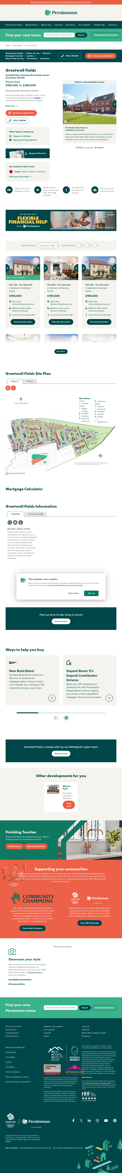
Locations (59, 24)
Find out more (15, 846)
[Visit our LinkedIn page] (89, 1120)
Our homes (70, 24)
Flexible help (99, 24)
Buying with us (31, 24)
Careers (47, 1036)
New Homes (17, 45)
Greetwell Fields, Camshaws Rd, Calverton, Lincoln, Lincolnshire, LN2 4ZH (28, 76)
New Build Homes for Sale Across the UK (35, 1148)
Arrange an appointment (102, 55)
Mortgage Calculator (14, 55)
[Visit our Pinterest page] (114, 1120)
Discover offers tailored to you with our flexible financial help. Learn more (61, 2)
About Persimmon (12, 1036)
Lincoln (88, 1148)
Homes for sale (33, 53)
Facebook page (34, 972)
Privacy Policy (11, 1052)
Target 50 (85, 1029)
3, (90, 245)
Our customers (85, 24)
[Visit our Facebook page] (73, 1120)
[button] (67, 104)
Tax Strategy (10, 1067)
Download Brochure (35, 846)
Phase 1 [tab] (30, 381)
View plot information (23, 321)
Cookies (9, 1062)
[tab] (10, 522)
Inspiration (44, 58)
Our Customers (49, 1029)
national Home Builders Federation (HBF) (97, 1083)
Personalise (32, 58)
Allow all (91, 593)
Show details (73, 593)
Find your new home (13, 24)
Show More (61, 351)
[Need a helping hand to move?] (61, 220)
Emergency (86, 1036)
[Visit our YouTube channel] (106, 1120)
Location (30, 55)
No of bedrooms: (69, 245)
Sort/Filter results (29, 245)
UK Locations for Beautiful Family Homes (68, 1148)
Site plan (46, 53)
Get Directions (34, 514)
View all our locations (104, 1007)
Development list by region (105, 35)
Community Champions (32, 928)
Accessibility (10, 1057)
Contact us (112, 24)
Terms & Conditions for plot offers (18, 1082)
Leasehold (85, 1026)
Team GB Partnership (89, 923)
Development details (14, 53)
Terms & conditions (13, 1072)
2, (83, 245)
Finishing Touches (12, 1033)
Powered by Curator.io (62, 946)
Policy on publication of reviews (17, 1077)
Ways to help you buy (15, 58)
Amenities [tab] (15, 514)
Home (8, 45)
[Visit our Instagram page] (97, 1120)
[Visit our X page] (81, 1120)
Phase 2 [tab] (14, 381)
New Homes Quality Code (15, 1047)
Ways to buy (46, 24)
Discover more (61, 621)
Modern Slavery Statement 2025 (94, 1033)
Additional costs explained (53, 1026)
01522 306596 (72, 55)
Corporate (47, 1033)
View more (69, 804)
